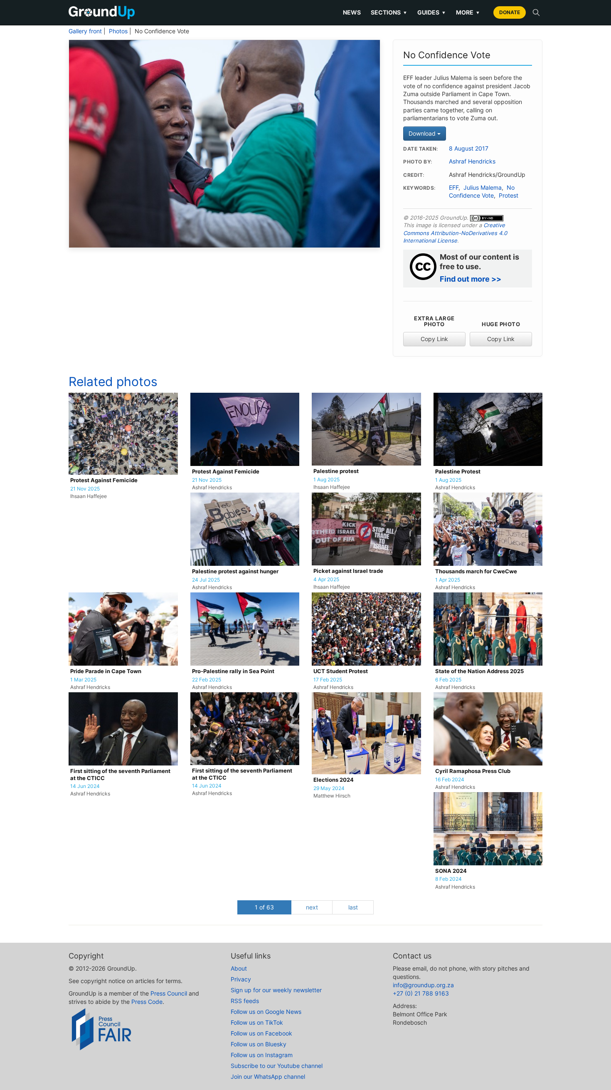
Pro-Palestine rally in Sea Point (233, 671)
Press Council (168, 993)
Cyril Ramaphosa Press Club (472, 771)
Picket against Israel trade (348, 571)
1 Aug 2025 (326, 480)
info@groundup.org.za (423, 984)
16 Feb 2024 (449, 780)
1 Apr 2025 (447, 580)
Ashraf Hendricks (472, 161)
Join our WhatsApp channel (268, 1076)
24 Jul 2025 (206, 580)
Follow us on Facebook (261, 1033)
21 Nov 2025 (85, 489)
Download (423, 133)
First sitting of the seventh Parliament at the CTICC (120, 774)
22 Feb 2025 (206, 680)
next (312, 907)
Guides (431, 12)
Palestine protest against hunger (235, 571)
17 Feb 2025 (327, 680)
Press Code (147, 1001)
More (468, 12)
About (239, 968)
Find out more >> (470, 279)
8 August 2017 (468, 148)
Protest (508, 195)
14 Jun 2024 (85, 786)
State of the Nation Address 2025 (479, 671)
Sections (389, 12)
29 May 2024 (329, 788)
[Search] (536, 12)
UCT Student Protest (340, 671)
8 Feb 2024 (448, 879)
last (353, 907)
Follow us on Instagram (262, 1054)
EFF (453, 187)
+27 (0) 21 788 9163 (421, 993)
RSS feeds (245, 1000)
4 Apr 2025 (326, 579)
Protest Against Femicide (104, 480)
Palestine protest (336, 471)
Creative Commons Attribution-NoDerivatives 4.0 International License (455, 233)
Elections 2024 (333, 780)
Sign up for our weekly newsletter (276, 989)
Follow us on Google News (266, 1011)
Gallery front (85, 31)
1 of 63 (264, 907)
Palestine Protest (457, 471)
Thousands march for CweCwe (476, 571)
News (352, 12)
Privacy (241, 979)
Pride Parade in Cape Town (105, 671)
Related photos (113, 381)
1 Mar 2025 (83, 680)
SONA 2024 (451, 871)
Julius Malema (482, 187)
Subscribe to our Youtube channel (277, 1065)
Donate (509, 12)
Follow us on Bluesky (258, 1044)
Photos (118, 31)
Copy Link (434, 338)
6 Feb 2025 (448, 680)
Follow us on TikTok (257, 1022)
